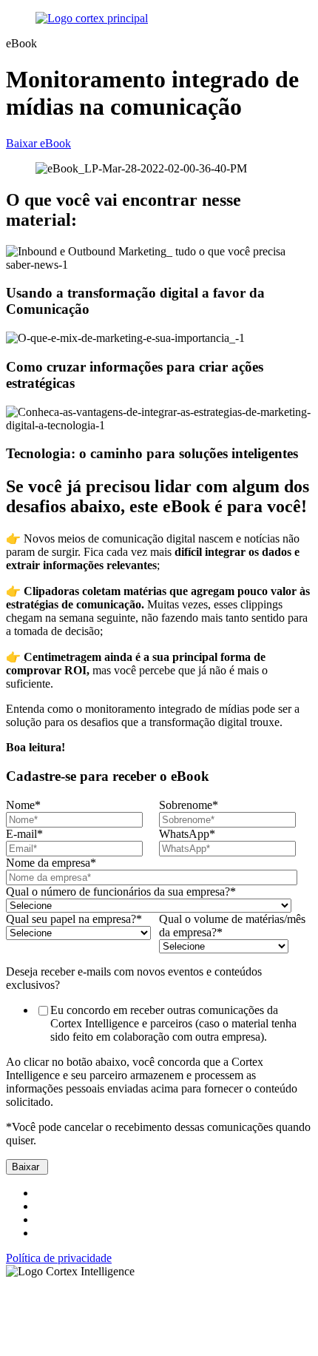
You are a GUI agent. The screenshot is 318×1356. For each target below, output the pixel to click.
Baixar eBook (38, 143)
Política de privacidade (59, 1258)
